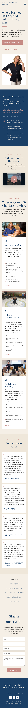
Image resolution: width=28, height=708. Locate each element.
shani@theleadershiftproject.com (14, 703)
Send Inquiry (14, 670)
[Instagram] (14, 697)
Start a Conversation (12, 42)
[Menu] (24, 3)
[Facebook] (17, 697)
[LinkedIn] (10, 697)
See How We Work (10, 49)
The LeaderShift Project (9, 4)
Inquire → (8, 286)
